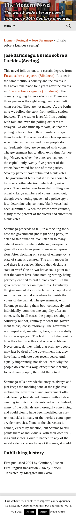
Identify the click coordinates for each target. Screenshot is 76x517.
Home (8, 40)
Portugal (22, 40)
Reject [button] (43, 511)
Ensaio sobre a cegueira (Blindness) (29, 76)
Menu (7, 26)
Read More (57, 511)
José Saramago (42, 40)
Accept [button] (30, 511)
